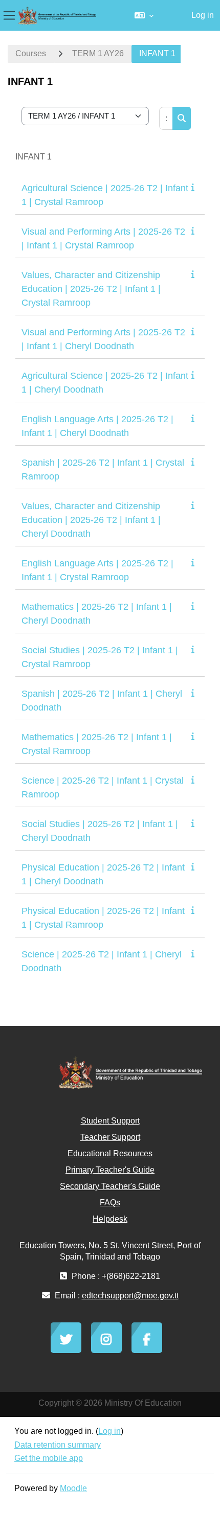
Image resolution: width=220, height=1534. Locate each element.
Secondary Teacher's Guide (110, 1186)
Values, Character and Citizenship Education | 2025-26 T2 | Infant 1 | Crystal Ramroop (91, 289)
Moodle (73, 1488)
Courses (30, 53)
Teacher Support (110, 1137)
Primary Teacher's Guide (110, 1169)
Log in (202, 15)
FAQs (110, 1202)
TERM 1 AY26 (98, 53)
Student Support (110, 1120)
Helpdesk (110, 1219)
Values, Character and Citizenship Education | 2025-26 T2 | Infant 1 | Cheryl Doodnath (91, 520)
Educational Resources (110, 1153)
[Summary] (195, 187)
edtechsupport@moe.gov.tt (130, 1295)
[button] (144, 15)
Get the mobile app (48, 1458)
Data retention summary (57, 1444)
